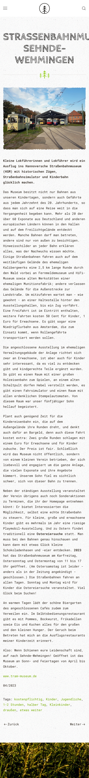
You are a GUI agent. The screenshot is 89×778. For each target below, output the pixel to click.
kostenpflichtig (28, 699)
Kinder (51, 699)
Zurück (13, 724)
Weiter (75, 724)
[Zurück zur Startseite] (44, 8)
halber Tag (36, 704)
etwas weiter (31, 710)
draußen (9, 710)
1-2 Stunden (13, 704)
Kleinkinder (60, 704)
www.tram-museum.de (20, 676)
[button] (5, 8)
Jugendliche (71, 699)
